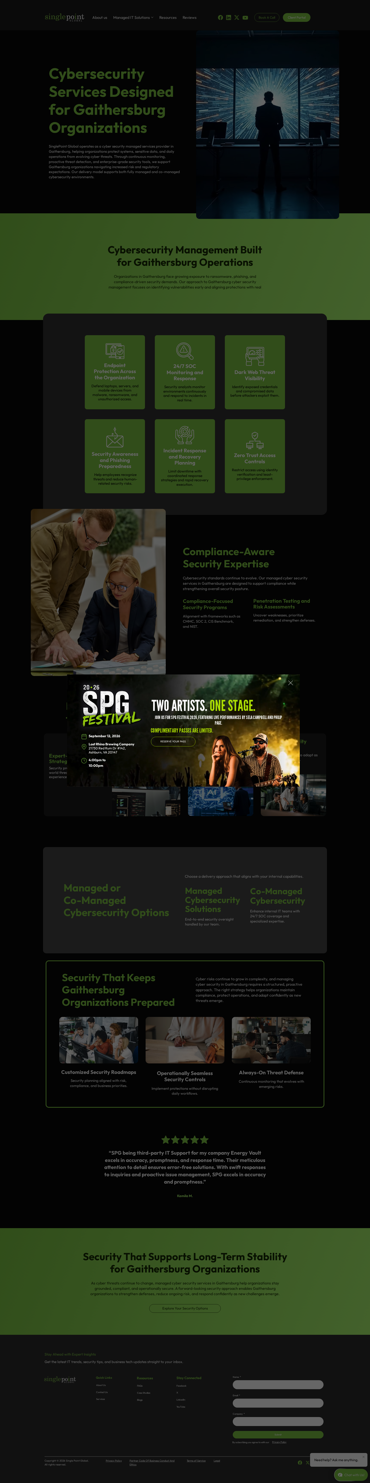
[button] (290, 683)
